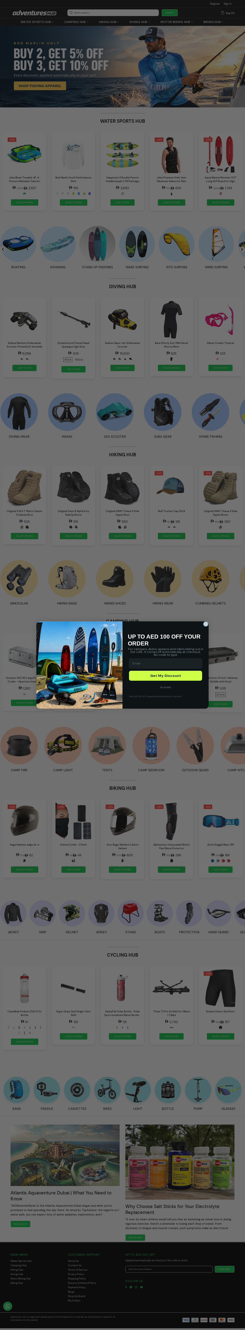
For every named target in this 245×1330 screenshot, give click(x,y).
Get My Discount (165, 675)
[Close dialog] (206, 624)
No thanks (165, 687)
